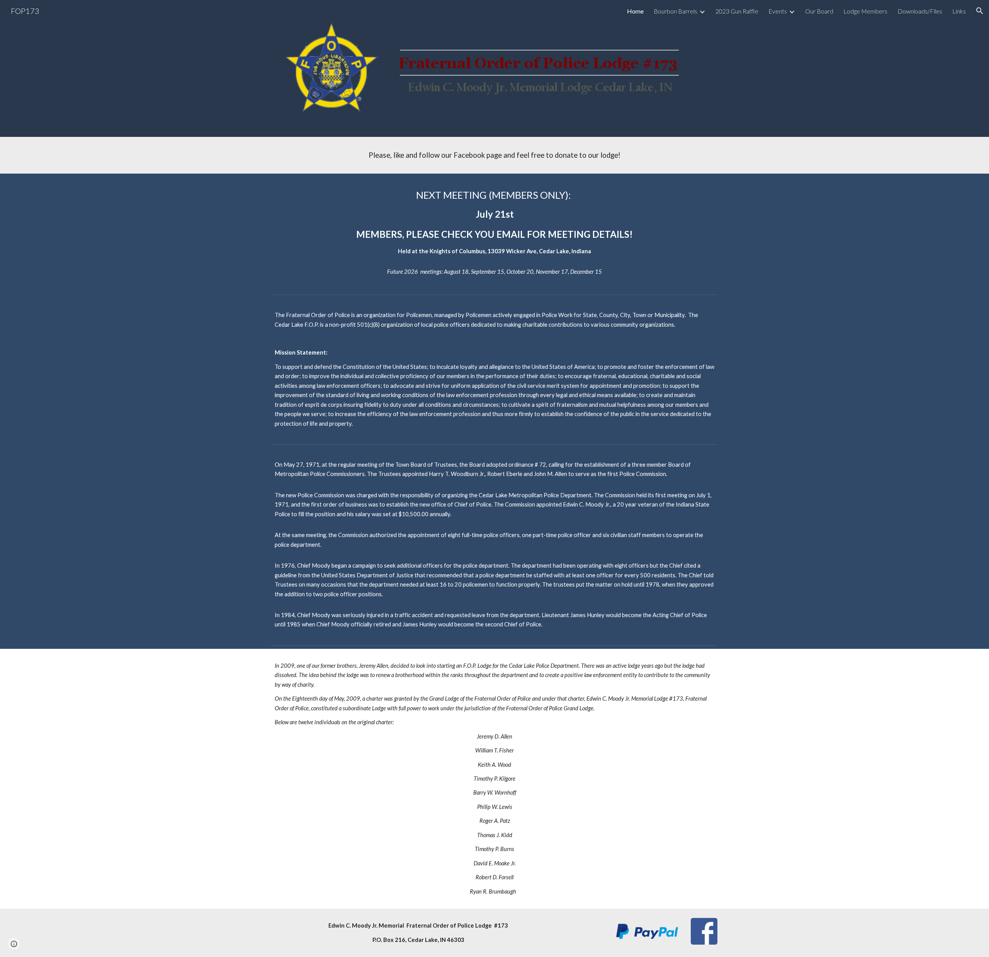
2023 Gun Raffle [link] (736, 11)
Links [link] (959, 11)
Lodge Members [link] (865, 11)
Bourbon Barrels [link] (675, 11)
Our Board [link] (819, 11)
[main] (494, 155)
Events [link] (777, 11)
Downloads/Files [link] (919, 11)
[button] (979, 11)
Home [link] (635, 11)
